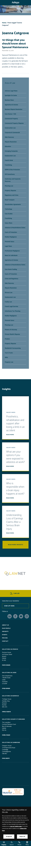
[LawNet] (15, 573)
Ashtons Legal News (11, 91)
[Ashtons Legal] (15, 2)
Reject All (22, 837)
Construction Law (10, 128)
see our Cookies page (16, 826)
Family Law (8, 302)
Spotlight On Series (11, 95)
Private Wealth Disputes (12, 334)
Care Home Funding (11, 269)
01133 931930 (6, 688)
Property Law (9, 362)
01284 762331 (6, 735)
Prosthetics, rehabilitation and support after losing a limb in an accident (15, 423)
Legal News (8, 246)
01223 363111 (6, 758)
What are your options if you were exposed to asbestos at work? (15, 457)
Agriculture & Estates (11, 105)
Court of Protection (11, 232)
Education (8, 146)
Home (4, 23)
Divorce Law (8, 292)
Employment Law (10, 156)
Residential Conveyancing (13, 348)
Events (4, 635)
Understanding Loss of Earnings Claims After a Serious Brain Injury (14, 522)
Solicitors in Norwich (10, 696)
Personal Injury (9, 241)
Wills (6, 357)
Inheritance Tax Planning (12, 311)
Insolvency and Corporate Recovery (12, 180)
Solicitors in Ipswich (10, 649)
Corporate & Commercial (12, 132)
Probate (7, 339)
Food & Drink (9, 160)
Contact (5, 641)
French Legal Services (11, 306)
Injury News (8, 223)
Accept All (9, 837)
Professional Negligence (12, 251)
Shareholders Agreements (13, 204)
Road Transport (9, 200)
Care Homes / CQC (10, 114)
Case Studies (8, 214)
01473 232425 (6, 665)
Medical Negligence (11, 237)
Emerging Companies (11, 151)
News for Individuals (11, 255)
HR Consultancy (10, 174)
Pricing (5, 638)
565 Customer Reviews (18, 793)
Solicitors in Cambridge (11, 742)
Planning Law (9, 186)
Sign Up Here (9, 606)
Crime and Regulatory (11, 278)
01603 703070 (6, 711)
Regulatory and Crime (11, 195)
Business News (9, 100)
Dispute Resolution (11, 142)
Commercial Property (11, 118)
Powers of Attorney (11, 329)
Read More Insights (15, 545)
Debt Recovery (9, 137)
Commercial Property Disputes (14, 123)
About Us (5, 625)
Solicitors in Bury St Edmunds (13, 719)
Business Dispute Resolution (13, 109)
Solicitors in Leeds (9, 673)
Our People (6, 628)
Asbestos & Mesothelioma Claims (15, 227)
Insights (5, 631)
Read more (10, 435)
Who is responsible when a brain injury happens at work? (15, 488)
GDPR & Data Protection (12, 169)
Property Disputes (10, 190)
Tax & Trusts (9, 353)
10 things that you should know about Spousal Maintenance (15, 44)
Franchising (8, 165)
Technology (8, 209)
